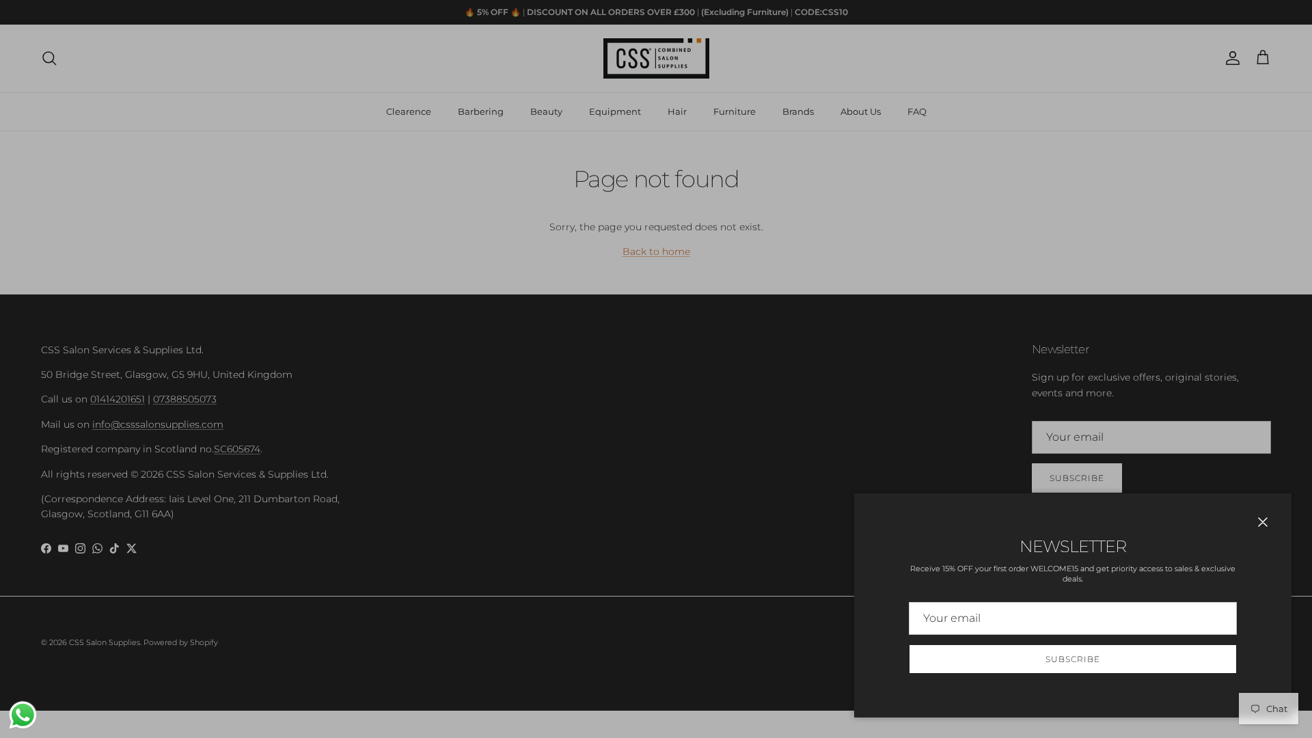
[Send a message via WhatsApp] (23, 715)
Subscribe (1073, 659)
